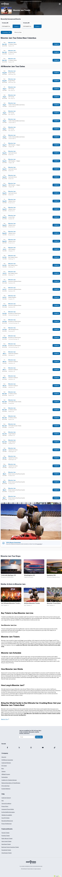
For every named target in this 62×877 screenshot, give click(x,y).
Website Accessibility (7, 815)
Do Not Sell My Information (8, 812)
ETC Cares (4, 765)
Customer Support (6, 797)
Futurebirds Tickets (6, 850)
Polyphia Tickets (6, 835)
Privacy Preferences (6, 823)
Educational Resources (7, 820)
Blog (3, 768)
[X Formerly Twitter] (19, 747)
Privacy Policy (5, 806)
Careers (3, 771)
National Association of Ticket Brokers (11, 783)
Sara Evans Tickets (6, 844)
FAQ (3, 800)
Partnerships (5, 777)
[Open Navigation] (59, 4)
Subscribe (39, 737)
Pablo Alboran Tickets (7, 838)
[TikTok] (54, 747)
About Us (4, 757)
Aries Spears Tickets (6, 853)
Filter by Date (18, 32)
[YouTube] (43, 747)
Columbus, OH (6, 32)
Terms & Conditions (6, 803)
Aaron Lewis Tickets (6, 841)
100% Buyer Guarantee (7, 760)
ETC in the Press (5, 785)
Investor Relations (6, 788)
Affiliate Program (6, 774)
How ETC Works (5, 818)
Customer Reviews (6, 762)
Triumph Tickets (5, 832)
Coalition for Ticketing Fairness (9, 780)
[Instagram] (31, 747)
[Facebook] (7, 747)
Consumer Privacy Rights (8, 809)
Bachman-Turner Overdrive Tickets (10, 847)
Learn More (39, 544)
